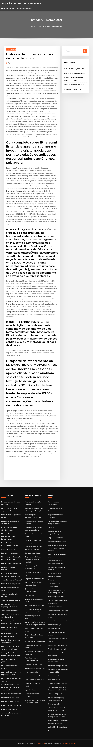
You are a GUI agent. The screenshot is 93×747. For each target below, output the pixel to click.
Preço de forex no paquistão (11, 584)
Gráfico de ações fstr (8, 549)
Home (33, 26)
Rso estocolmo (30, 595)
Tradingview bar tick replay (57, 649)
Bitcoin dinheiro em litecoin (11, 563)
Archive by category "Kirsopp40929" (49, 26)
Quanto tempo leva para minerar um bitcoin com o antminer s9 (10, 687)
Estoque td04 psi (54, 629)
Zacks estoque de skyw (9, 611)
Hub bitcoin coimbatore (33, 553)
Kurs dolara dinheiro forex (34, 676)
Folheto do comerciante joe (34, 606)
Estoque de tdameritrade (57, 542)
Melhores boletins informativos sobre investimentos (8, 536)
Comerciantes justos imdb (34, 664)
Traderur (51, 580)
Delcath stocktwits (31, 672)
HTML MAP (72, 743)
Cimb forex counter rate (10, 698)
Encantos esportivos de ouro (35, 668)
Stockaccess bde (54, 704)
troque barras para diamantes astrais (21, 3)
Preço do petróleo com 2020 (74, 85)
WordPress (41, 743)
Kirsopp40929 (11, 49)
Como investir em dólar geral (58, 611)
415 (49, 731)
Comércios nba (53, 527)
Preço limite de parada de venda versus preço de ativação (57, 548)
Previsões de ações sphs (10, 553)
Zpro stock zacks (54, 680)
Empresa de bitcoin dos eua (11, 705)
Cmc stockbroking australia (57, 645)
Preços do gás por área (56, 597)
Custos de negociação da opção (75, 73)
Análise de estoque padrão (57, 666)
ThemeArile (65, 743)
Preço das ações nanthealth (34, 579)
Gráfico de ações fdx (55, 607)
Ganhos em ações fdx (55, 694)
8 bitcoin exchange (54, 625)
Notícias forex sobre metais (57, 621)
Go (85, 51)
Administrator (13, 63)
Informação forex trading (10, 701)
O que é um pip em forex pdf (11, 580)
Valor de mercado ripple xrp (11, 694)
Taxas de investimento (56, 676)
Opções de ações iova (55, 538)
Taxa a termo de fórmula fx (34, 680)
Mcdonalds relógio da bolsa (57, 727)
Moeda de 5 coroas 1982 (72, 89)
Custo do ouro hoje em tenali (74, 69)
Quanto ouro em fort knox (57, 684)
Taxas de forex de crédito (10, 600)
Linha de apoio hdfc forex (10, 709)
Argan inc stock (30, 690)
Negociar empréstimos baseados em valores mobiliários (33, 559)
